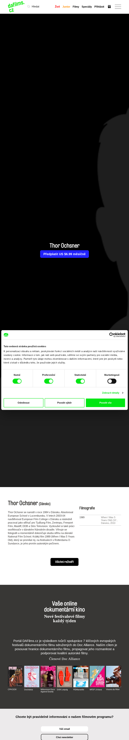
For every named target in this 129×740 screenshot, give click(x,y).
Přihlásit (99, 6)
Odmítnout (23, 402)
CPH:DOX (12, 689)
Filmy (76, 6)
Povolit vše (105, 402)
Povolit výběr (64, 402)
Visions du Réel (113, 689)
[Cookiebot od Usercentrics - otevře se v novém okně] (111, 335)
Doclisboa (28, 690)
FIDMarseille (78, 690)
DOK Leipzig (62, 690)
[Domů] (16, 6)
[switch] (48, 381)
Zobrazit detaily (110, 392)
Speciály (87, 6)
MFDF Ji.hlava (96, 690)
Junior (66, 6)
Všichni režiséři (64, 561)
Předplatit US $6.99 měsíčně (64, 254)
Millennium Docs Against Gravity (48, 690)
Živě (57, 6)
